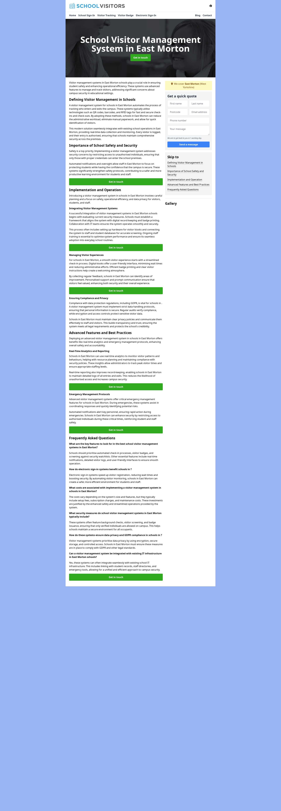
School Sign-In (86, 15)
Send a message (188, 144)
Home (72, 15)
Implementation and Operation (184, 179)
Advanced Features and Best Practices (188, 184)
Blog (197, 15)
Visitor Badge (125, 15)
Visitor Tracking (106, 15)
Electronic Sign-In (146, 15)
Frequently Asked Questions (183, 189)
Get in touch (140, 57)
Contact (207, 15)
